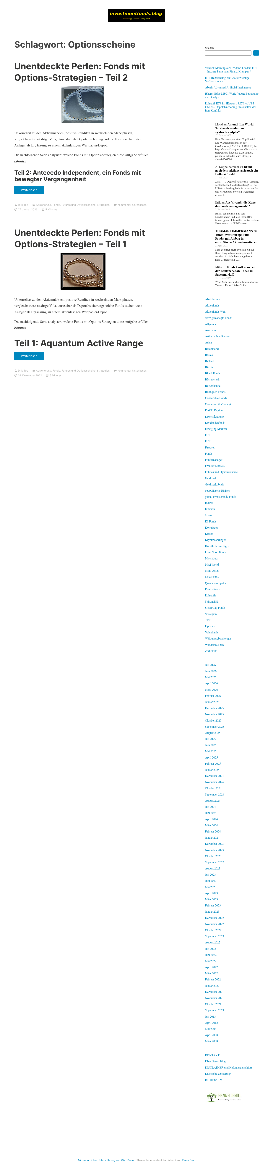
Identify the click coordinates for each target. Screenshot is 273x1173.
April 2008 (211, 1035)
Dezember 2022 (214, 918)
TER (208, 620)
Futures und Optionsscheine (78, 204)
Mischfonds (212, 558)
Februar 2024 (213, 831)
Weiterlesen (30, 191)
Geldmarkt (211, 478)
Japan (208, 515)
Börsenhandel (213, 386)
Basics (209, 355)
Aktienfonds (212, 305)
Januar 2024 (212, 837)
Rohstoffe (210, 595)
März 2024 (211, 825)
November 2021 (214, 998)
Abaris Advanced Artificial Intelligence (228, 87)
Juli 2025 (210, 739)
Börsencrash (212, 379)
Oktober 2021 (213, 1004)
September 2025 (214, 726)
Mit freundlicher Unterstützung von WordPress (106, 1160)
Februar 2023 (213, 905)
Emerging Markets (216, 429)
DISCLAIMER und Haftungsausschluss (228, 1067)
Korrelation (211, 527)
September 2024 (214, 794)
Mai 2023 (210, 887)
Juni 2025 (211, 745)
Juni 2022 (211, 955)
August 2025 (212, 733)
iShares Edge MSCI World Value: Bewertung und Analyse (232, 95)
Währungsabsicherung (218, 638)
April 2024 (211, 819)
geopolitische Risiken (217, 490)
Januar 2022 (212, 986)
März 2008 (211, 1041)
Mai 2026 (210, 677)
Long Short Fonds (215, 552)
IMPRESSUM (213, 1080)
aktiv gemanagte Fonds (218, 318)
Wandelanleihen (214, 645)
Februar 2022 (213, 979)
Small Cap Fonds (215, 607)
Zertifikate (211, 651)
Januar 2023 (212, 911)
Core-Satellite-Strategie (218, 404)
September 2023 (214, 862)
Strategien (103, 204)
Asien (208, 342)
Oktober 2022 (213, 930)
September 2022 (214, 936)
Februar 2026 (213, 696)
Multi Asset (212, 570)
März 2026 (211, 689)
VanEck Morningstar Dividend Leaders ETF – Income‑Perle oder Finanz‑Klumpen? (231, 69)
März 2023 (211, 899)
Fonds (56, 204)
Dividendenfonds (215, 423)
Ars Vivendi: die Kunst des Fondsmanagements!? (235, 204)
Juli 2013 (210, 1016)
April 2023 (211, 893)
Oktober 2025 (213, 720)
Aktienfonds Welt (215, 311)
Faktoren (210, 447)
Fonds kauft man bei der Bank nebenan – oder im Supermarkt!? (235, 271)
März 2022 (211, 973)
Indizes (209, 503)
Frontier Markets (215, 466)
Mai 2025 (210, 751)
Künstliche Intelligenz (218, 546)
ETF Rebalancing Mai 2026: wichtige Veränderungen (227, 79)
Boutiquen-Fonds (215, 392)
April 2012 (211, 1022)
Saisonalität (211, 601)
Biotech (209, 361)
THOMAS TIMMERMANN (234, 230)
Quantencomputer (215, 583)
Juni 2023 (211, 880)
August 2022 (212, 942)
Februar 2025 (213, 763)
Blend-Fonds (212, 373)
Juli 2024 (210, 807)
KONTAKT (212, 1055)
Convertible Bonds (216, 398)
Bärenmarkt (212, 349)
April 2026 (211, 683)
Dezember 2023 (214, 844)
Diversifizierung (214, 416)
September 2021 (214, 1010)
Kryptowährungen (215, 540)
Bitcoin (209, 367)
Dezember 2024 (214, 776)
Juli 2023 (210, 874)
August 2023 (212, 868)
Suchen (209, 48)
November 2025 (214, 714)
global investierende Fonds (220, 496)
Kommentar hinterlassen (132, 204)
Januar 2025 (212, 770)
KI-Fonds (210, 521)
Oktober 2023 (213, 856)
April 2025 (211, 757)
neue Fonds (212, 577)
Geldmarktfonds (214, 484)
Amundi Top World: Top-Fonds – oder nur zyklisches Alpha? (235, 128)
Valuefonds (211, 632)
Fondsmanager (213, 460)
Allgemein (211, 324)
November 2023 (214, 850)
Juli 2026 (210, 665)
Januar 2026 (212, 702)
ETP (207, 441)
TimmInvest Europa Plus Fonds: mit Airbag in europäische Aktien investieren (236, 238)
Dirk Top (23, 204)
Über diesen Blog (215, 1061)
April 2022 (211, 967)
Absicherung (43, 204)
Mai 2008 (210, 1029)
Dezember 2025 (214, 708)
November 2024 (214, 782)
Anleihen (210, 330)
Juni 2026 (211, 671)
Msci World (212, 564)
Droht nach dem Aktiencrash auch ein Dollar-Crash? (236, 170)
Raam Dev (188, 1160)
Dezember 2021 (214, 992)
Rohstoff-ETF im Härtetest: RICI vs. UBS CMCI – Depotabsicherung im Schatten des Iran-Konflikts (230, 106)
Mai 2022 (210, 961)
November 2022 (214, 924)
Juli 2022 (210, 949)
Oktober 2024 (213, 788)
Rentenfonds (212, 589)
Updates (210, 626)
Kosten (209, 533)
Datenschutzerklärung (218, 1073)
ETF (207, 435)
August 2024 (212, 800)
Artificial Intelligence (217, 336)
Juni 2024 (211, 813)
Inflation (210, 509)
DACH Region (214, 410)
